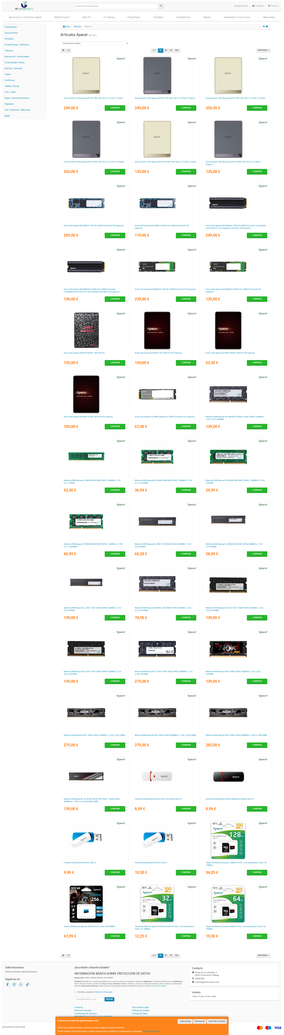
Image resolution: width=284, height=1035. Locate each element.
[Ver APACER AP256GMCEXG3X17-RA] (94, 904)
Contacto (259, 6)
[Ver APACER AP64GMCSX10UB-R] (236, 904)
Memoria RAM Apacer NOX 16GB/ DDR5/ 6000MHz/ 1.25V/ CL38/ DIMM (236, 735)
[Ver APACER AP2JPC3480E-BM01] (165, 394)
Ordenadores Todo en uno (237, 17)
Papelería (9, 104)
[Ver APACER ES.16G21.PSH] (94, 649)
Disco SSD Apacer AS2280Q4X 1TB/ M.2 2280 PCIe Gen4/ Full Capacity (165, 289)
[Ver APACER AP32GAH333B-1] (236, 776)
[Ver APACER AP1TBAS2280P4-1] (94, 203)
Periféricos (10, 80)
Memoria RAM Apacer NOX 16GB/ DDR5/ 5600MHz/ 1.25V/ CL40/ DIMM (165, 735)
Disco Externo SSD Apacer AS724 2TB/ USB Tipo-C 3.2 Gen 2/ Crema (235, 98)
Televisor (9, 50)
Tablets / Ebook (12, 86)
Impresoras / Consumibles (17, 56)
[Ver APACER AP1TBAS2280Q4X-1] (165, 267)
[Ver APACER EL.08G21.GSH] (165, 522)
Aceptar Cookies (216, 1021)
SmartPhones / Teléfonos (17, 45)
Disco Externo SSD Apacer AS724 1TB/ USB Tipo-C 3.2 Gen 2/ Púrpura (165, 98)
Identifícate (242, 6)
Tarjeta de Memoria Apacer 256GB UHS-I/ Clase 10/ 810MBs (89, 926)
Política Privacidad (82, 1010)
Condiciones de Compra (85, 1013)
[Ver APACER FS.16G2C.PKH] (165, 649)
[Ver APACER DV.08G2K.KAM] (94, 522)
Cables (8, 74)
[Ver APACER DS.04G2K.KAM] (165, 458)
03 (171, 50)
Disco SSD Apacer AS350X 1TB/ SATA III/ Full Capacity (158, 353)
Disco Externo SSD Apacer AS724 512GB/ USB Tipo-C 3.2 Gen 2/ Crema (165, 162)
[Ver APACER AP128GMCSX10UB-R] (236, 840)
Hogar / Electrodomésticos (17, 98)
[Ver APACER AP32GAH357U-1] (94, 840)
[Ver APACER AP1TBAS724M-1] (165, 76)
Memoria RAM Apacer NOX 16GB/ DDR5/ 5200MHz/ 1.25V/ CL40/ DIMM (94, 735)
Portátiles (9, 39)
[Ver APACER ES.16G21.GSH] (236, 585)
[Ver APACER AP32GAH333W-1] (165, 776)
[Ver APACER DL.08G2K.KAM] (94, 458)
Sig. (177, 50)
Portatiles (158, 17)
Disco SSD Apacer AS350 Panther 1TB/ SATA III (84, 353)
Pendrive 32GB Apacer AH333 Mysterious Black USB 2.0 (230, 799)
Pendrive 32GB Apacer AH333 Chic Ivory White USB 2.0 (158, 799)
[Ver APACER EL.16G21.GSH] (94, 585)
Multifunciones (62, 17)
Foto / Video (10, 92)
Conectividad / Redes (14, 62)
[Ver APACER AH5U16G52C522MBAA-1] (94, 713)
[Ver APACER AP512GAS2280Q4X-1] (236, 267)
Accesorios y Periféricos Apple (25, 17)
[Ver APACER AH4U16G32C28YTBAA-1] (94, 776)
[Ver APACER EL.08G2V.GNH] (236, 522)
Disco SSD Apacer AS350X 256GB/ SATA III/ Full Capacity (230, 353)
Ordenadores (11, 27)
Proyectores (134, 17)
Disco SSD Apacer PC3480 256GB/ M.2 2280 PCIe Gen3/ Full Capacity (165, 417)
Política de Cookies (151, 1031)
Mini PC (87, 17)
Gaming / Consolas (13, 68)
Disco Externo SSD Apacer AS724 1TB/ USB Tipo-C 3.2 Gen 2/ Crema (93, 98)
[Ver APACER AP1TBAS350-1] (94, 330)
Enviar (109, 999)
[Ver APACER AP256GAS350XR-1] (236, 330)
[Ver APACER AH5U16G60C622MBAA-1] (236, 713)
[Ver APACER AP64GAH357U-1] (165, 840)
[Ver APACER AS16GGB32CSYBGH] (236, 394)
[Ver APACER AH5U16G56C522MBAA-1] (165, 713)
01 (161, 50)
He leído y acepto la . (95, 992)
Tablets (207, 17)
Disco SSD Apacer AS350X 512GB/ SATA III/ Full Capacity (88, 417)
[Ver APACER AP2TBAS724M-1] (94, 139)
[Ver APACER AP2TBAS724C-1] (236, 76)
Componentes (11, 33)
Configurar (185, 1021)
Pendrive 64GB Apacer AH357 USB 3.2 (151, 862)
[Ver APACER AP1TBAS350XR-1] (165, 330)
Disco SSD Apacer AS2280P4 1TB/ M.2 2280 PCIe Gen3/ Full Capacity (94, 225)
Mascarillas (269, 17)
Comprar (115, 108)
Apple (7, 116)
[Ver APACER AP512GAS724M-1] (236, 139)
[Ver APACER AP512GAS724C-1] (165, 139)
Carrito (274, 6)
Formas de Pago (139, 1013)
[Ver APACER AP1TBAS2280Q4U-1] (236, 203)
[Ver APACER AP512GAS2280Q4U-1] (94, 267)
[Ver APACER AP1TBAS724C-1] (94, 76)
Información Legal (140, 1007)
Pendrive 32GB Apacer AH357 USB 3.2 (80, 862)
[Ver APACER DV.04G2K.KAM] (236, 458)
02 (166, 50)
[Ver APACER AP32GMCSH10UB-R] (165, 904)
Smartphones (183, 17)
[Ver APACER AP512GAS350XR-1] (94, 394)
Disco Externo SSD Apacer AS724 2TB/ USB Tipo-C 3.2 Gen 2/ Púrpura (94, 162)
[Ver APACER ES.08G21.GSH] (165, 585)
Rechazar (200, 1021)
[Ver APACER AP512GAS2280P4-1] (165, 203)
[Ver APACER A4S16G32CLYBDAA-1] (236, 649)
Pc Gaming (109, 17)
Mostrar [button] (262, 50)
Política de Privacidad (158, 986)
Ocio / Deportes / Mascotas (17, 110)
